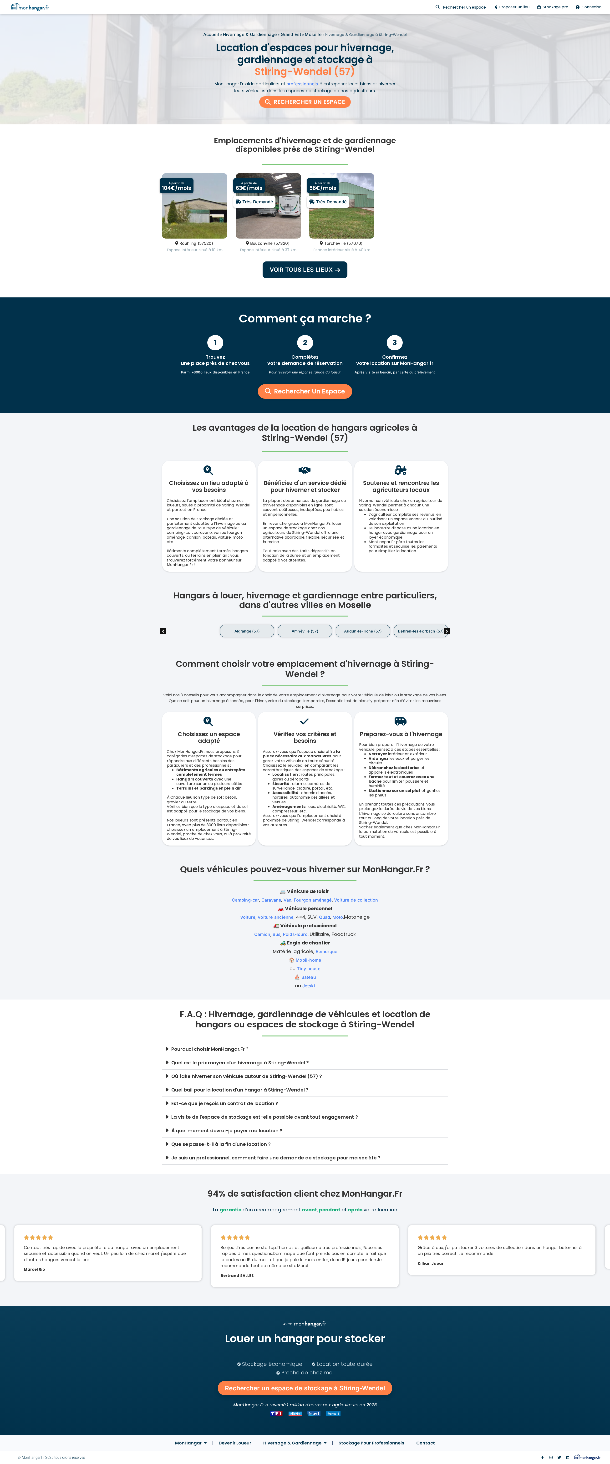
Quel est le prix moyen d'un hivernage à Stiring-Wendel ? (240, 1062)
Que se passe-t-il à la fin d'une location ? (221, 1144)
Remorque (326, 951)
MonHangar (188, 1443)
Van (288, 900)
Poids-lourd (295, 934)
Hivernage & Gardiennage (250, 34)
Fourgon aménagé (313, 900)
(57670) (354, 243)
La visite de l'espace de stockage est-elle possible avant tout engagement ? (264, 1117)
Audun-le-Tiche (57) (305, 631)
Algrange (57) (189, 631)
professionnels (302, 83)
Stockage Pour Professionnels (371, 1443)
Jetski (308, 985)
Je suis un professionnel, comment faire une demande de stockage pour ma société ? (276, 1157)
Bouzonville (261, 243)
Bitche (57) (421, 631)
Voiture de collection (356, 900)
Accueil (211, 34)
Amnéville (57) (247, 631)
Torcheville (335, 243)
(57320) (282, 243)
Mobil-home (308, 960)
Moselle (313, 34)
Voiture (247, 917)
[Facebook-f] (542, 1457)
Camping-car (245, 900)
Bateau (308, 977)
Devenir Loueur (235, 1443)
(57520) (205, 243)
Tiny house (308, 968)
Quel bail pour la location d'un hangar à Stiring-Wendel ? (239, 1090)
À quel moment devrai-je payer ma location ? (226, 1130)
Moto (337, 917)
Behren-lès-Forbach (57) (363, 631)
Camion (262, 934)
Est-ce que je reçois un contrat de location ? (224, 1103)
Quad (324, 917)
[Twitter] (559, 1457)
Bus (277, 934)
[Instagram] (551, 1457)
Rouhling (187, 243)
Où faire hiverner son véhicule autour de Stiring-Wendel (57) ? (246, 1076)
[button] (447, 631)
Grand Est (291, 34)
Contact (425, 1443)
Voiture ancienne (276, 917)
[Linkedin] (567, 1457)
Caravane (271, 900)
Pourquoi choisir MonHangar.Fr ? (210, 1049)
